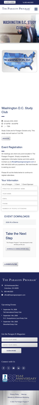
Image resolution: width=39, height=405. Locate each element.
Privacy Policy (14, 394)
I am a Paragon (7, 184)
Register (6, 138)
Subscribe (11, 351)
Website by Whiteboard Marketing (18, 397)
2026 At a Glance (12, 222)
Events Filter (11, 264)
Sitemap (23, 394)
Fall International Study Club (12, 310)
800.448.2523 (28, 2)
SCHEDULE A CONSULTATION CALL (18, 249)
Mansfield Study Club (10, 322)
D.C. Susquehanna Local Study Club (15, 316)
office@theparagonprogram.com (22, 162)
